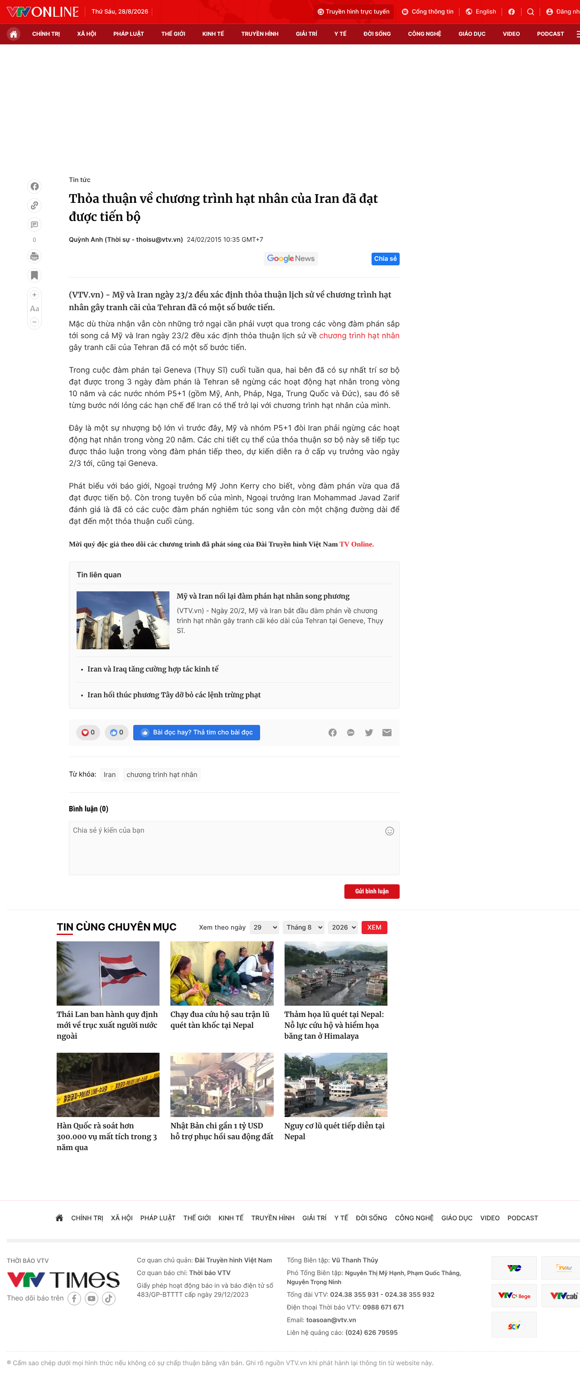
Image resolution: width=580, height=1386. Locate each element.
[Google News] (291, 259)
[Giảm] (34, 321)
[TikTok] (109, 1298)
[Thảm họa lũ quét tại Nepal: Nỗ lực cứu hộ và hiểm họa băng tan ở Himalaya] (336, 973)
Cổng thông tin (433, 11)
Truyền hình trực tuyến (358, 11)
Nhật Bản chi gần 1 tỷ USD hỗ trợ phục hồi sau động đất (221, 1131)
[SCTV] (514, 1325)
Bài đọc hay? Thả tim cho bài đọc (203, 732)
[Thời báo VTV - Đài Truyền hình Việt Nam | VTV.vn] (42, 12)
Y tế (340, 33)
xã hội (86, 33)
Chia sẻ (385, 259)
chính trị (46, 33)
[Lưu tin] (34, 275)
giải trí (306, 33)
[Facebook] (34, 186)
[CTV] (514, 1295)
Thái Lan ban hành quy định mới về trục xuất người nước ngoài (107, 1025)
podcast (550, 33)
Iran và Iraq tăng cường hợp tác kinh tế (152, 669)
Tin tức (80, 180)
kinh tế (213, 33)
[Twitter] (368, 732)
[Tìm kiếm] (533, 12)
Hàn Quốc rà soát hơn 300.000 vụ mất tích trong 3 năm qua (107, 1137)
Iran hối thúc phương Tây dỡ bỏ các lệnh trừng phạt (174, 695)
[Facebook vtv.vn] (515, 12)
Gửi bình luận (372, 891)
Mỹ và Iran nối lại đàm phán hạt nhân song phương (263, 596)
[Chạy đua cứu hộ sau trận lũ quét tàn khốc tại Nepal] (221, 973)
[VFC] (514, 1268)
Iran (110, 774)
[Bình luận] (34, 224)
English (486, 11)
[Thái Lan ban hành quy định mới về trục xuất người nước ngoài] (108, 973)
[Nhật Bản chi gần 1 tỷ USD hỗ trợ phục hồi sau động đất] (221, 1085)
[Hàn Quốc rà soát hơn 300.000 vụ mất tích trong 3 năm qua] (108, 1085)
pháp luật (128, 33)
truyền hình (259, 33)
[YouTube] (91, 1298)
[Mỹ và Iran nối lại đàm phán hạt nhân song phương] (123, 620)
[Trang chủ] (13, 34)
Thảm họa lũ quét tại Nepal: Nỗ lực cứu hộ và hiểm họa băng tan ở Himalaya (334, 1025)
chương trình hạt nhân (359, 336)
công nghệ (424, 33)
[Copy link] (34, 205)
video (511, 33)
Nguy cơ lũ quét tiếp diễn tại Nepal (335, 1131)
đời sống (377, 33)
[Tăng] (34, 294)
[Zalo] (350, 732)
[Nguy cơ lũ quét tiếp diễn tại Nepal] (336, 1085)
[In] (34, 256)
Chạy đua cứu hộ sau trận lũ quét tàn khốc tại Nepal (219, 1020)
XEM (374, 927)
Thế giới (173, 33)
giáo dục (472, 33)
